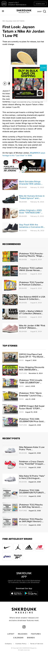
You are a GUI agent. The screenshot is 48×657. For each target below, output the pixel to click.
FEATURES (36, 634)
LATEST (10, 634)
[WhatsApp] (9, 84)
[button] (3, 63)
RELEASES (22, 634)
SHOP (39, 11)
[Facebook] (4, 84)
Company (8, 643)
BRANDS (31, 638)
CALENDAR (18, 638)
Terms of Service (36, 643)
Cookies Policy (21, 643)
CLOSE (43, 68)
